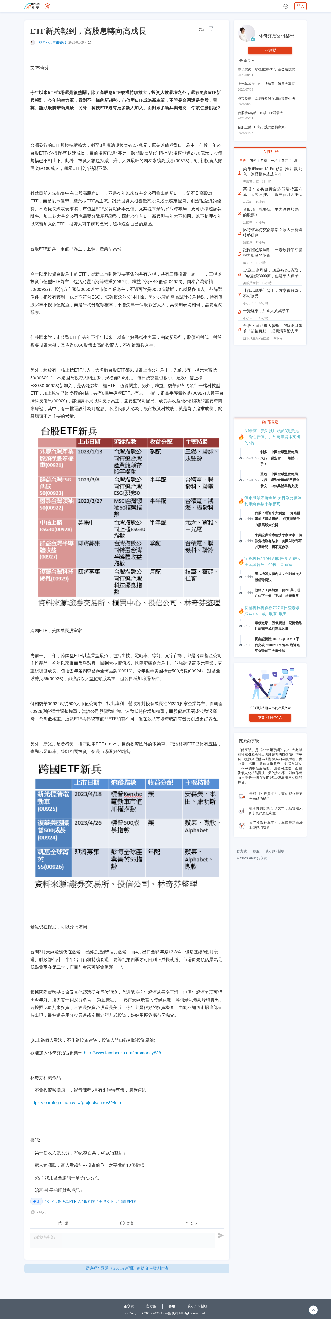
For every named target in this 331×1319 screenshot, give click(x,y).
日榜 (242, 160)
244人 (41, 1212)
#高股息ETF (65, 1201)
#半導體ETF (125, 1201)
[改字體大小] (201, 29)
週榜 (253, 160)
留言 (285, 160)
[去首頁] (47, 6)
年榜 (274, 160)
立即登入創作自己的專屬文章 (270, 708)
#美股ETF (105, 1201)
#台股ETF (86, 1201)
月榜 (263, 160)
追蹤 (272, 50)
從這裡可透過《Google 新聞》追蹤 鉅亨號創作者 (127, 1268)
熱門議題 (270, 422)
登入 (300, 6)
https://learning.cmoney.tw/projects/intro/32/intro (76, 1102)
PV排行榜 (270, 151)
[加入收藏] (211, 29)
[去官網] (32, 6)
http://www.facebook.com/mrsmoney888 (122, 1052)
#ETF (49, 1201)
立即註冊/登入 (270, 717)
